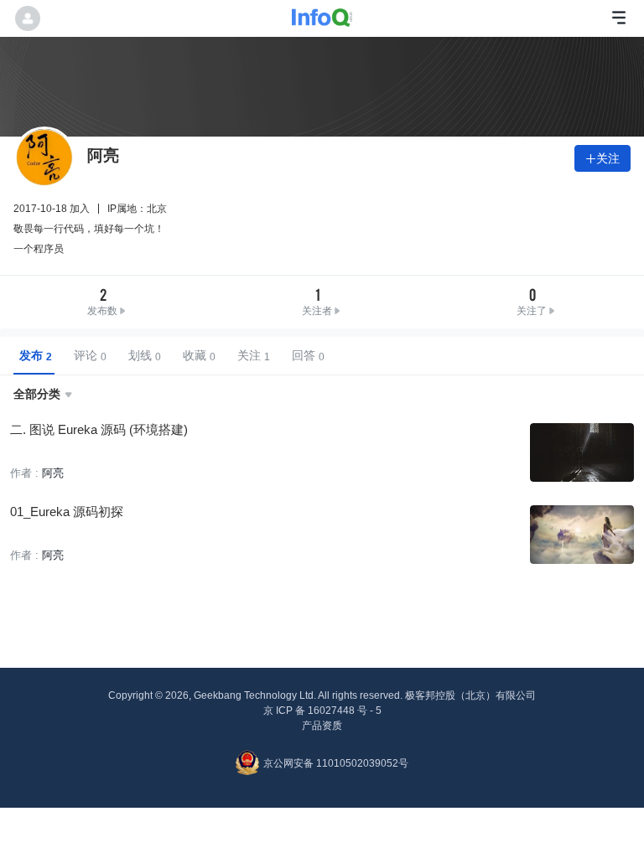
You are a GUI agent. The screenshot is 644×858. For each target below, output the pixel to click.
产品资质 (322, 725)
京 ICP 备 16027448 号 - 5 (322, 710)
